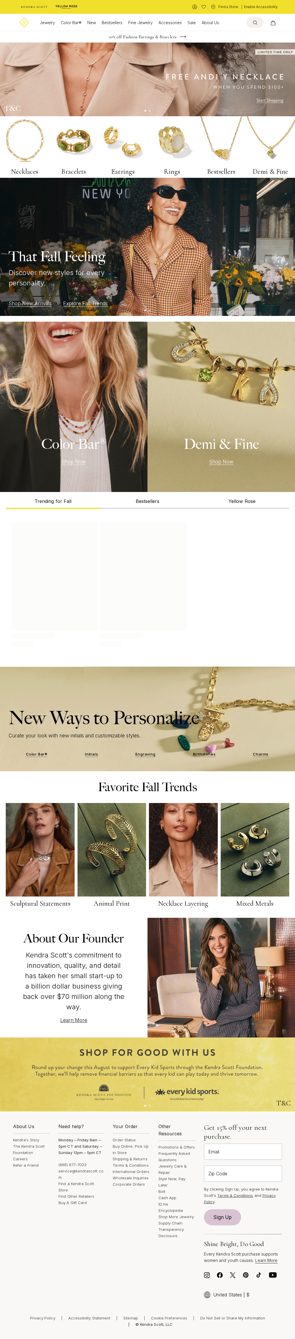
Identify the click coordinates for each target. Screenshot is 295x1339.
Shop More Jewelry (176, 1216)
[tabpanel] (147, 583)
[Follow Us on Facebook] (220, 1276)
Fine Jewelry (140, 22)
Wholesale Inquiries (130, 1178)
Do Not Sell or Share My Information (232, 1318)
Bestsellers (112, 22)
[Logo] (24, 22)
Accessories (170, 22)
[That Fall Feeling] (147, 247)
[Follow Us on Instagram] (207, 1276)
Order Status (124, 1140)
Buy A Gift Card (72, 1202)
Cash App (167, 1197)
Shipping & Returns (130, 1159)
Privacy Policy (42, 1318)
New (91, 22)
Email (213, 1152)
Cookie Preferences (169, 1318)
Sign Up (222, 1217)
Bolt (161, 1191)
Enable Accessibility (261, 7)
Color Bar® (71, 22)
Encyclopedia (170, 1210)
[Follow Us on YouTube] (273, 1276)
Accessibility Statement (89, 1318)
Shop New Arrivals (30, 303)
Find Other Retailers (76, 1196)
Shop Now (74, 462)
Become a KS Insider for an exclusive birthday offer (142, 37)
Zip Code (217, 1173)
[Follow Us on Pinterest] (246, 1276)
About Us (210, 22)
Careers (20, 1159)
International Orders (131, 1171)
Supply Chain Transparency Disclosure (171, 1229)
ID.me (163, 1204)
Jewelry (47, 22)
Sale (192, 22)
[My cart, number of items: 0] (273, 22)
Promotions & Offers (176, 1147)
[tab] (53, 500)
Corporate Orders (129, 1184)
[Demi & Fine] (221, 407)
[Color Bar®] (74, 407)
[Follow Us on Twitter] (233, 1276)
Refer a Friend (26, 1165)
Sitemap (130, 1318)
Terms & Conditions (130, 1165)
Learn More (74, 1020)
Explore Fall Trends (85, 303)
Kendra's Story (26, 1140)
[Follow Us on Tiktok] (259, 1276)
